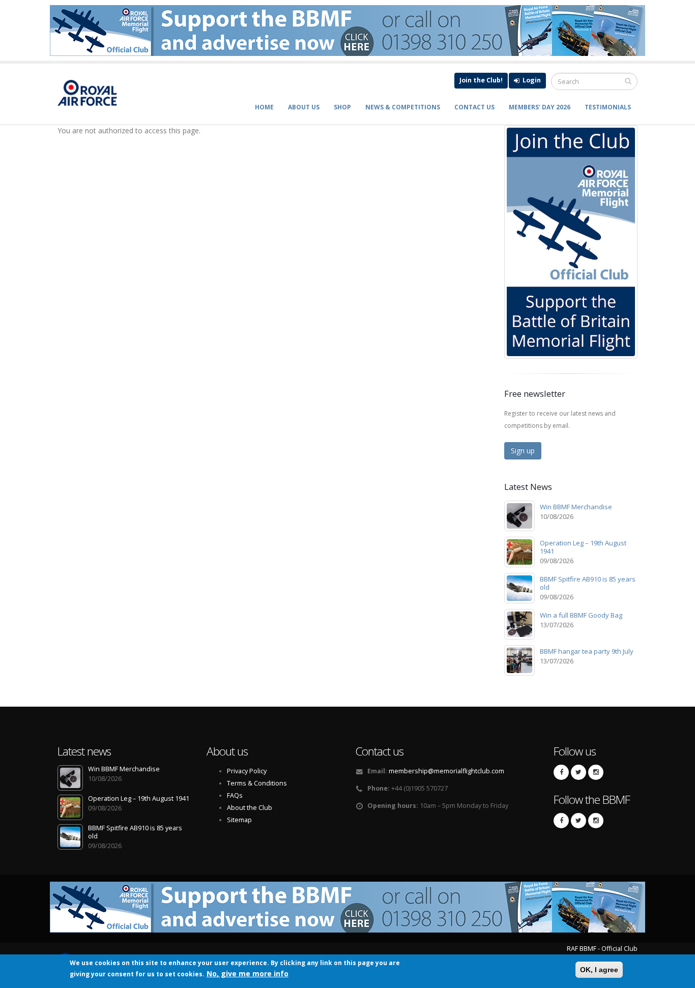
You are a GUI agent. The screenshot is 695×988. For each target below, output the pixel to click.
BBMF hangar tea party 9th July (586, 651)
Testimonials (608, 107)
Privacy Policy (247, 771)
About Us (304, 107)
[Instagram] (595, 772)
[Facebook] (561, 772)
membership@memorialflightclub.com (446, 771)
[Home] (92, 93)
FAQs (235, 795)
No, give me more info (247, 973)
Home (264, 107)
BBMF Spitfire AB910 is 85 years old (587, 583)
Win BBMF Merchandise (576, 506)
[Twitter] (578, 772)
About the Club (249, 807)
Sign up (523, 450)
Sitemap (239, 820)
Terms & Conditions (257, 783)
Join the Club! (481, 80)
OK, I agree (599, 970)
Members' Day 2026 (539, 107)
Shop (342, 107)
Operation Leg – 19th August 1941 (583, 547)
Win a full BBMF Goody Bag (581, 615)
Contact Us (474, 107)
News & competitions (402, 107)
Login (531, 80)
